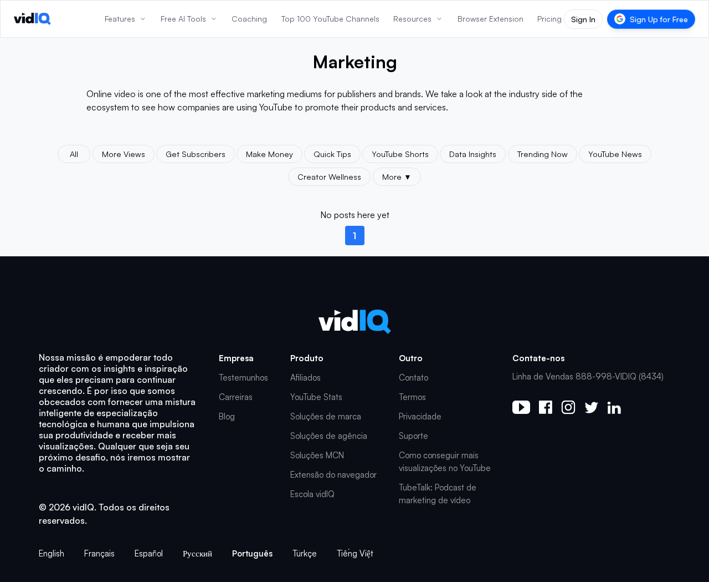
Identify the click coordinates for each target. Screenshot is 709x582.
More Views (123, 154)
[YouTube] (521, 407)
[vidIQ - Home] (32, 19)
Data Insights (472, 154)
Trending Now (542, 154)
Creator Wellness (329, 176)
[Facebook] (545, 407)
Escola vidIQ (312, 494)
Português (252, 553)
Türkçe (304, 553)
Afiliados (305, 377)
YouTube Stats (316, 397)
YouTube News (615, 154)
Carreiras (236, 397)
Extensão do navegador (333, 474)
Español (149, 553)
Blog (227, 416)
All (74, 154)
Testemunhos (243, 377)
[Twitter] (591, 407)
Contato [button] (413, 377)
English (51, 553)
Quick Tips (332, 154)
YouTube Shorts (400, 154)
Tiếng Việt (355, 553)
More (397, 176)
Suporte (413, 436)
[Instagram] (568, 407)
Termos (412, 397)
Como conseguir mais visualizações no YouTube (445, 461)
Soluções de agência (328, 436)
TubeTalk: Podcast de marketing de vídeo (437, 493)
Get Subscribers (195, 154)
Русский (197, 553)
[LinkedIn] (614, 407)
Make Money (269, 154)
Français (99, 553)
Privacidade (420, 416)
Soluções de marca (325, 416)
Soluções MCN (317, 455)
